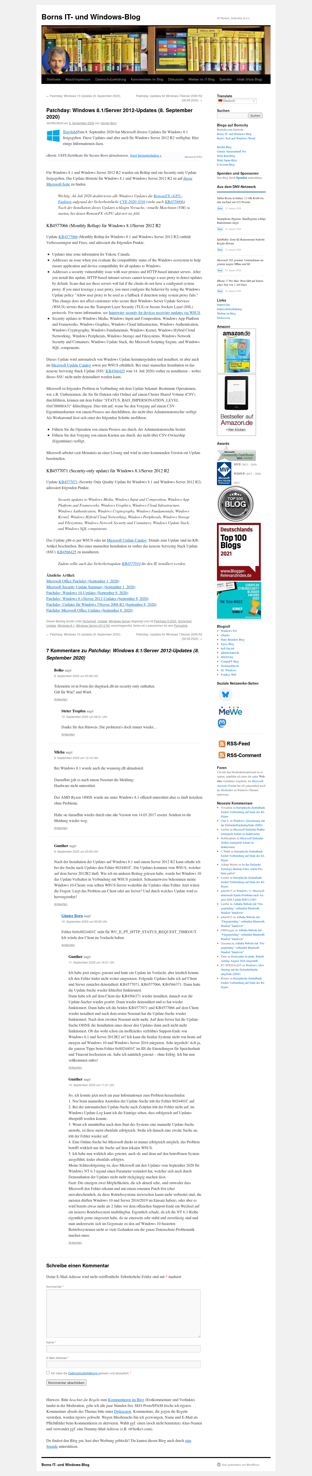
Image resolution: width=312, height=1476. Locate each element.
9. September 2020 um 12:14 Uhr (76, 758)
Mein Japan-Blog (227, 160)
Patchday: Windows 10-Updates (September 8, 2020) (87, 592)
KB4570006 (174, 201)
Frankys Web (228, 674)
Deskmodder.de (230, 666)
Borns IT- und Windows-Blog (90, 16)
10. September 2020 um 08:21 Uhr (84, 717)
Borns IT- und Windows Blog (234, 134)
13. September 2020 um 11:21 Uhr (91, 1085)
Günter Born (109, 123)
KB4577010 (131, 563)
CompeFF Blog (230, 661)
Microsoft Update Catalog (71, 364)
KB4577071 (68, 481)
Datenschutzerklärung (110, 79)
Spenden (225, 79)
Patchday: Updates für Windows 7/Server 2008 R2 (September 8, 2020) (101, 604)
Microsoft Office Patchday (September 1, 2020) (82, 580)
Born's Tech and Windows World (236, 138)
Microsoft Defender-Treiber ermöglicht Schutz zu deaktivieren (242, 842)
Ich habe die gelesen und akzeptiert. (91, 1373)
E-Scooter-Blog (226, 164)
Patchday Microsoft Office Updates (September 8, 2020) (89, 610)
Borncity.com (224, 129)
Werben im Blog (226, 313)
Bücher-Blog (224, 147)
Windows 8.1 (66, 625)
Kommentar (55, 1286)
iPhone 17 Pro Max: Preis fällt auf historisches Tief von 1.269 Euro (240, 282)
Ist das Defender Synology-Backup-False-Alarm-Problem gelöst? (242, 868)
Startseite (53, 79)
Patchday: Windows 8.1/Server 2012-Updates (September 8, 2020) (97, 598)
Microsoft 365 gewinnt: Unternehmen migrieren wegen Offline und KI (240, 262)
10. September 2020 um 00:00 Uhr (84, 921)
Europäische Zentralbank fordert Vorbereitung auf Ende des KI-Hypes (243, 811)
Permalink (180, 625)
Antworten (61, 699)
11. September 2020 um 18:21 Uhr (91, 962)
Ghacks (225, 635)
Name (51, 1342)
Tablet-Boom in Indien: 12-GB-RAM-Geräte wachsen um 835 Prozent (240, 200)
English (70, 131)
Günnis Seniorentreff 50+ (231, 151)
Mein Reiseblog (226, 156)
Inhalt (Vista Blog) (249, 79)
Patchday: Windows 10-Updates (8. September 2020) (83, 96)
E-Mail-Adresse (57, 1358)
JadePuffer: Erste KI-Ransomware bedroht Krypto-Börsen (240, 241)
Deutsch (228, 101)
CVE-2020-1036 (132, 201)
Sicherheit (89, 621)
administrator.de (230, 652)
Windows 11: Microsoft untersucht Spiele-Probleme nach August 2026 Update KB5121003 (242, 895)
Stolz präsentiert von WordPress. (241, 1465)
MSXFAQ (227, 657)
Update (102, 621)
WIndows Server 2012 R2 (93, 625)
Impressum (223, 304)
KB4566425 (115, 370)
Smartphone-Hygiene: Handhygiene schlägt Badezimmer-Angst (241, 220)
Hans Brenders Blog (232, 639)
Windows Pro (229, 631)
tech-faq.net (227, 648)
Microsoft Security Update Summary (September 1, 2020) (90, 586)
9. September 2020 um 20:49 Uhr (76, 851)
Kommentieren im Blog (147, 79)
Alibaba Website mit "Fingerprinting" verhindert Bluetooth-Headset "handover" (242, 908)
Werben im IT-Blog (201, 79)
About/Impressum (77, 79)
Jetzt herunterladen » (146, 155)
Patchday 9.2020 (165, 621)
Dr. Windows (228, 670)
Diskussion (176, 79)
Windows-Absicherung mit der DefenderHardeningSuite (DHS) (242, 969)
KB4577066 (68, 236)
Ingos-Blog (227, 644)
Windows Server (119, 621)
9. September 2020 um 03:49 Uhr (76, 676)
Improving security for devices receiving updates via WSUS (154, 312)
